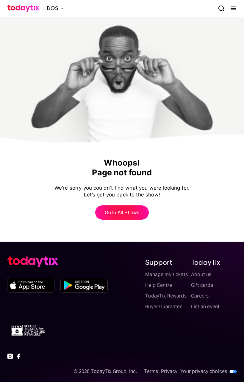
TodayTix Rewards (165, 296)
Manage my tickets (166, 274)
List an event (205, 306)
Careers (200, 296)
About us (201, 274)
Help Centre (158, 285)
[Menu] (231, 8)
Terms (151, 371)
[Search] (219, 8)
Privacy (169, 371)
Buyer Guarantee (163, 306)
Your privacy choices (203, 371)
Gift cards (202, 285)
